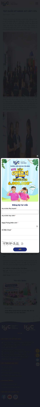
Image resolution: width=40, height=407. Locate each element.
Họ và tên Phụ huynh (9, 208)
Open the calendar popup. (37, 226)
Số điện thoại (7, 230)
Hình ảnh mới (22, 243)
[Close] (37, 156)
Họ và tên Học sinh (9, 215)
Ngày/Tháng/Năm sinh (10, 223)
